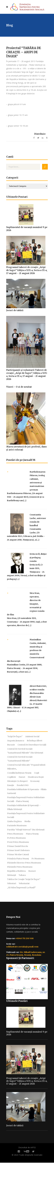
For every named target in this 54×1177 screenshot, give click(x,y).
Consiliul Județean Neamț (19, 773)
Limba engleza (14, 821)
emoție (10, 785)
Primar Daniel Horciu (17, 846)
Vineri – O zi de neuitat (19, 387)
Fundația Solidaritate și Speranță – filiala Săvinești (24, 807)
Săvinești (11, 875)
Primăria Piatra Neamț (18, 858)
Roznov (32, 871)
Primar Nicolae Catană (18, 854)
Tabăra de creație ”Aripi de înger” (23, 879)
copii (36, 773)
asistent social (32, 736)
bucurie (11, 744)
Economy (35, 781)
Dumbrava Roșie (36, 777)
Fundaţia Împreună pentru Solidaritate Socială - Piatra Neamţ (26, 799)
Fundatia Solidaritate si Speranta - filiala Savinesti (26, 791)
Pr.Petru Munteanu (16, 838)
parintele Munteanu (17, 825)
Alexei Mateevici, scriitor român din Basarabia (38, 689)
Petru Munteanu (15, 834)
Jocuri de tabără (14, 310)
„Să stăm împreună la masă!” (21, 887)
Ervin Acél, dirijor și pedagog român (38, 557)
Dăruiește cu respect (17, 781)
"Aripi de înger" (15, 736)
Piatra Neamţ (32, 834)
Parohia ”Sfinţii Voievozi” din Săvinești (25, 829)
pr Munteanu (38, 858)
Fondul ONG (23, 785)
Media (27, 821)
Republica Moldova (16, 871)
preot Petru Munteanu (18, 842)
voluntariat (24, 883)
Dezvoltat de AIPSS (27, 1147)
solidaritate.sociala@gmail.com (22, 946)
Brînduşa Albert (34, 740)
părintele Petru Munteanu (19, 867)
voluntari (11, 883)
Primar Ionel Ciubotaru (18, 850)
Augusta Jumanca (15, 740)
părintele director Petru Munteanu (24, 862)
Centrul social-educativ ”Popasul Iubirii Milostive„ (26, 767)
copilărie (11, 777)
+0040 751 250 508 (24, 938)
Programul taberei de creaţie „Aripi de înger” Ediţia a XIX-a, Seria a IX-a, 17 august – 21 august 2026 (26, 270)
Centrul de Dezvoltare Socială (32, 744)
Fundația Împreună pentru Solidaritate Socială (26, 815)
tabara (22, 875)
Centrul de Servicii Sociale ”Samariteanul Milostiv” (20, 759)
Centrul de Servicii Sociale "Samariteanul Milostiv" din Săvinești (25, 751)
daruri (22, 777)
